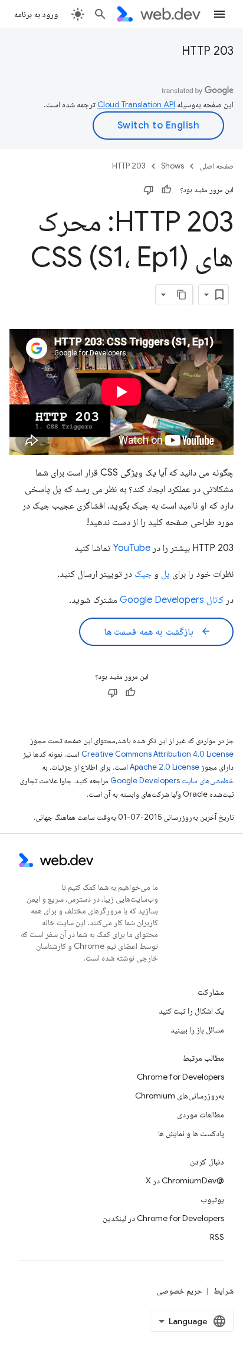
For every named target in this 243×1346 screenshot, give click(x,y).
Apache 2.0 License (164, 767)
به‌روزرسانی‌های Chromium (179, 1095)
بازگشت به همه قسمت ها (158, 632)
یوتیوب (212, 1199)
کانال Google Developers (172, 600)
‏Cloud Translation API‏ (136, 104)
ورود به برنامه (36, 14)
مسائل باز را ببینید (197, 1029)
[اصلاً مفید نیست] (148, 190)
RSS (217, 1237)
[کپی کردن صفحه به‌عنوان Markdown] (182, 295)
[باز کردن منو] (219, 14)
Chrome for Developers (180, 1076)
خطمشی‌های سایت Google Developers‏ (172, 781)
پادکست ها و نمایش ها (191, 1133)
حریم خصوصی (179, 1290)
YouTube (131, 548)
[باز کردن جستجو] (100, 14)
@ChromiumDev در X (185, 1180)
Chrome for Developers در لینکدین (163, 1218)
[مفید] (166, 190)
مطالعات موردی (200, 1114)
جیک (143, 574)
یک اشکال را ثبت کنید (191, 1010)
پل (165, 574)
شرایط (224, 1290)
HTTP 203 (208, 51)
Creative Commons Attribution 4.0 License (157, 754)
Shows (172, 166)
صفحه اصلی (216, 166)
